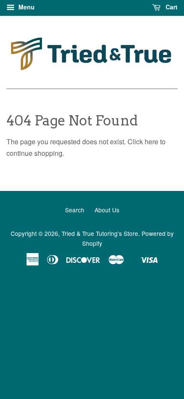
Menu (26, 7)
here (151, 141)
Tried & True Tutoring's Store (100, 233)
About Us (107, 209)
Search (74, 209)
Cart (171, 7)
